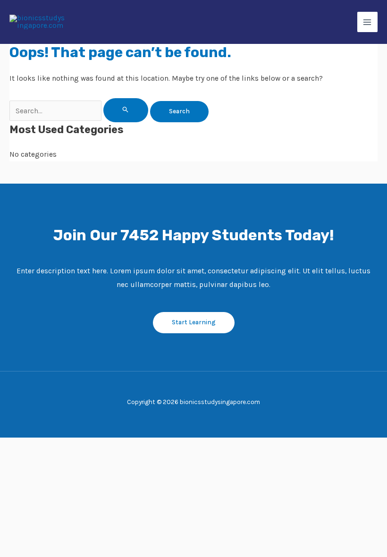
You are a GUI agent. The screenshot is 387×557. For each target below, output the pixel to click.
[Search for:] (79, 111)
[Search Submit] (125, 110)
